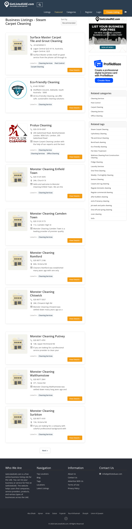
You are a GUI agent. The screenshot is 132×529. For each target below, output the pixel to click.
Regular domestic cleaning (101, 188)
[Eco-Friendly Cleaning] (17, 89)
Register (88, 12)
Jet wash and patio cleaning (101, 205)
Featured (59, 12)
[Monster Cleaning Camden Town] (17, 221)
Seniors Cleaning (97, 179)
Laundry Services (97, 166)
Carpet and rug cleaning (100, 184)
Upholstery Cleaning (98, 133)
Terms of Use (73, 485)
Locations (41, 485)
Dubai (54, 513)
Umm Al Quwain (97, 513)
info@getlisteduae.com (112, 474)
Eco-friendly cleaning (99, 146)
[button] (125, 12)
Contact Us (72, 477)
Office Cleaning (53, 153)
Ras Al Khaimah (74, 513)
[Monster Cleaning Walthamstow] (17, 379)
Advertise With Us (75, 481)
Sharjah (85, 513)
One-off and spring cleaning (101, 209)
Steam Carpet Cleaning (99, 129)
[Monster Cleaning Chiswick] (17, 299)
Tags (39, 481)
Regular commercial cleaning (102, 192)
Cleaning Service (45, 104)
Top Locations (43, 474)
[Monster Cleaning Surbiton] (17, 418)
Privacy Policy (73, 488)
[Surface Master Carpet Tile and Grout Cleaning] (17, 45)
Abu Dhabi (31, 513)
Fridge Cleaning (97, 162)
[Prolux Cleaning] (17, 133)
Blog (38, 477)
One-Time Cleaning (98, 170)
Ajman (40, 513)
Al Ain (48, 513)
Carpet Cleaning (37, 66)
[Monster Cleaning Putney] (17, 344)
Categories (71, 12)
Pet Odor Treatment (98, 151)
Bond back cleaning (98, 142)
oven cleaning (96, 214)
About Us (72, 474)
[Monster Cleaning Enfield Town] (17, 176)
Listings (47, 12)
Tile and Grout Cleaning (100, 138)
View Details (74, 70)
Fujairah (62, 513)
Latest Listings (43, 488)
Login (98, 12)
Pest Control (59, 63)
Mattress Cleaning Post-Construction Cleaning (105, 156)
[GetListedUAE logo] (18, 4)
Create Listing (112, 12)
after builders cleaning (99, 197)
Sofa (92, 218)
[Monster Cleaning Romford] (17, 260)
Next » (45, 450)
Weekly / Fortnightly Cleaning (102, 175)
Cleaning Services (45, 63)
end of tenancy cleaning (100, 201)
